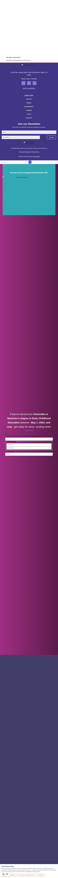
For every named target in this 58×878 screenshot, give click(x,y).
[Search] (30, 162)
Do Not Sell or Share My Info (26, 875)
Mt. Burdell (37, 156)
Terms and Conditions (25, 152)
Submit (8, 457)
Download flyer (29, 430)
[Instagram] (29, 83)
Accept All (41, 875)
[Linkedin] (34, 83)
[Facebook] (23, 83)
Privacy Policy (35, 152)
